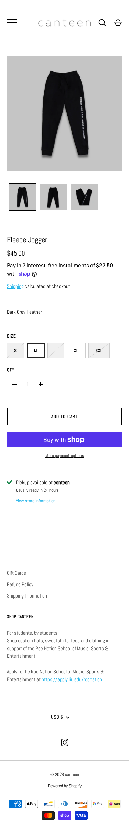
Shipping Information (27, 595)
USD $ (57, 717)
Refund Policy (20, 584)
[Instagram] (64, 742)
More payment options (64, 455)
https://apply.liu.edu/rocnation (72, 679)
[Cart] (118, 22)
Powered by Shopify (65, 786)
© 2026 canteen (64, 774)
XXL (99, 350)
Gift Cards (16, 573)
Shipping (15, 286)
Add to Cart (64, 416)
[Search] (102, 22)
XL (76, 350)
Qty (10, 370)
